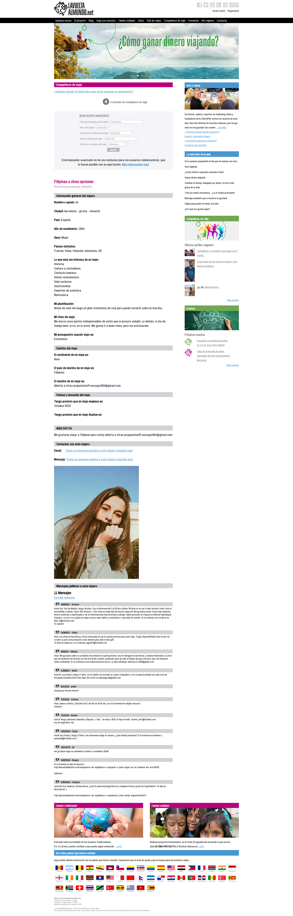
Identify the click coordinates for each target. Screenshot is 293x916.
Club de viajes (154, 20)
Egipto (181, 871)
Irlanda (69, 881)
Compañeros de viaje (174, 20)
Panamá (161, 881)
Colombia (130, 871)
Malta (120, 881)
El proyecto (80, 20)
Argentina (69, 871)
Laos (100, 881)
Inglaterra (59, 881)
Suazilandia (59, 891)
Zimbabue (150, 891)
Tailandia (90, 891)
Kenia (90, 881)
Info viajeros (207, 20)
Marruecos (130, 881)
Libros (141, 20)
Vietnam (140, 891)
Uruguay (130, 891)
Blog (91, 20)
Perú (181, 881)
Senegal (212, 881)
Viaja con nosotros (105, 20)
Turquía (110, 891)
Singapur (222, 881)
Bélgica (79, 871)
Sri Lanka (232, 881)
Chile (120, 871)
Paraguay (171, 881)
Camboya (110, 871)
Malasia (110, 881)
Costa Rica (141, 871)
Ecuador (151, 871)
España (161, 871)
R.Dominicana (202, 881)
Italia (79, 881)
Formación (193, 20)
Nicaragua (150, 881)
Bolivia (89, 871)
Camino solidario (126, 20)
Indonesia (232, 871)
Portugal (191, 881)
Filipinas (191, 871)
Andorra (59, 871)
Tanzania (100, 891)
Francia (201, 871)
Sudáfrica (69, 891)
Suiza (80, 891)
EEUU (171, 871)
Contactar (222, 20)
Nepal (141, 881)
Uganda (120, 891)
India (222, 871)
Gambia (211, 871)
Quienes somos (63, 20)
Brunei (100, 871)
